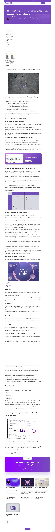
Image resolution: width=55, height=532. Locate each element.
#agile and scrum (8, 453)
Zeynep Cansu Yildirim (13, 16)
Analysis (8, 282)
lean (30, 149)
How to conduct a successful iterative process (10, 51)
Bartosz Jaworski (26, 497)
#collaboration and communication (16, 453)
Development (9, 285)
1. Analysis (7, 42)
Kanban (33, 149)
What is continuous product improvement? (10, 31)
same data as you (16, 449)
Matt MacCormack (12, 497)
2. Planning (7, 44)
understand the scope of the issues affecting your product (23, 446)
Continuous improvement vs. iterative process (10, 34)
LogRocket (8, 413)
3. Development (8, 46)
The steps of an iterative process (9, 40)
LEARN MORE (7, 65)
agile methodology (9, 134)
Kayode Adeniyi (40, 497)
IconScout (11, 410)
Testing (8, 286)
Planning (8, 283)
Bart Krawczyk (11, 521)
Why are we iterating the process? (9, 37)
